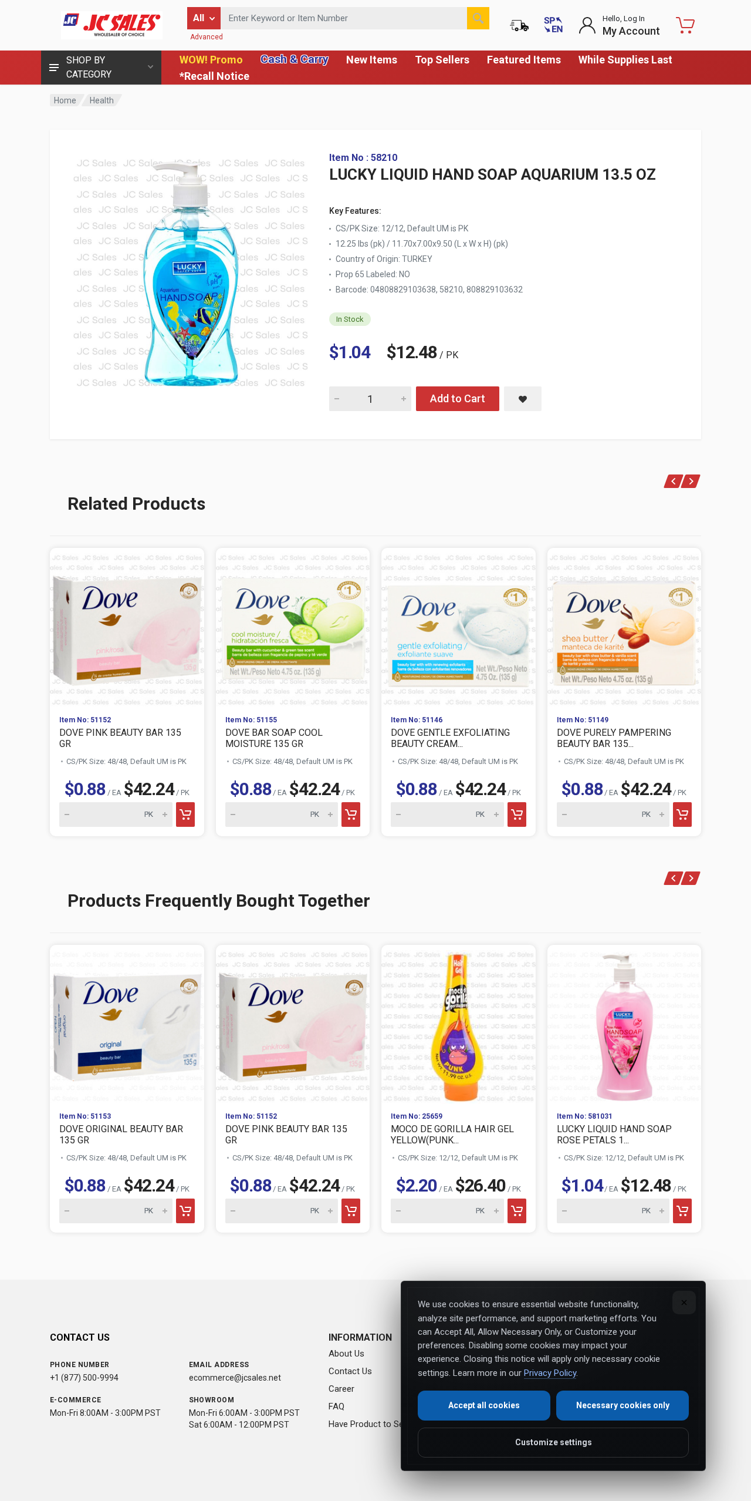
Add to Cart (457, 398)
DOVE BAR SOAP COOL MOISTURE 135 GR (274, 738)
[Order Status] (519, 25)
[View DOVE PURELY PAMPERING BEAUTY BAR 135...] (624, 627)
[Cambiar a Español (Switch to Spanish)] (553, 25)
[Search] (478, 18)
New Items (371, 59)
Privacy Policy (550, 1373)
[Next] (691, 481)
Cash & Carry (295, 59)
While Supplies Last (625, 59)
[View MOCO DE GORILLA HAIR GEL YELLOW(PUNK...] (458, 1024)
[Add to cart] (185, 814)
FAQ (336, 1406)
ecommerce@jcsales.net (235, 1377)
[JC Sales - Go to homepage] (111, 25)
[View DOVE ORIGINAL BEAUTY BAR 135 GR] (127, 1024)
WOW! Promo (211, 59)
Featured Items (524, 59)
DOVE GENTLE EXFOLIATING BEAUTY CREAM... (450, 738)
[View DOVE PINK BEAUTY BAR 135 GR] (127, 627)
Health (102, 100)
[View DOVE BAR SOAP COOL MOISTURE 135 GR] (293, 627)
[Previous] (674, 481)
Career (341, 1389)
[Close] (684, 1302)
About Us (346, 1353)
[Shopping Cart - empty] (685, 25)
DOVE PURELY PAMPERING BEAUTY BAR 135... (614, 738)
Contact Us (350, 1371)
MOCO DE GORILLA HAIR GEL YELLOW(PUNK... (452, 1134)
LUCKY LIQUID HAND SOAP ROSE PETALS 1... (614, 1134)
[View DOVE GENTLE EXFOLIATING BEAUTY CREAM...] (458, 627)
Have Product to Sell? (370, 1424)
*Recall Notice (214, 76)
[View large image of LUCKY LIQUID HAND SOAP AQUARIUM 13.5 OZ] (190, 270)
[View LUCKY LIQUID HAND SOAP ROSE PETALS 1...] (624, 1024)
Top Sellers (442, 59)
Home (65, 100)
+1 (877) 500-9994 (84, 1377)
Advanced (206, 37)
